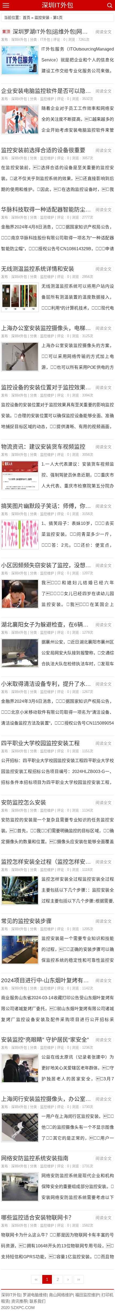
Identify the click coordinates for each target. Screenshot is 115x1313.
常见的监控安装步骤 (26, 921)
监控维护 (47, 99)
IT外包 (45, 39)
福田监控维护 (87, 1295)
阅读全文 (103, 32)
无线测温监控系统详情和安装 (37, 269)
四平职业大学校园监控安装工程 (40, 743)
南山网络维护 (61, 1295)
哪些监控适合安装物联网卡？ (37, 1217)
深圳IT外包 (57, 5)
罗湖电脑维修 (35, 1295)
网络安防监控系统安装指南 (34, 1158)
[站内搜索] (109, 5)
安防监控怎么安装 (23, 802)
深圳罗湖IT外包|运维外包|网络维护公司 (61, 31)
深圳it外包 (19, 39)
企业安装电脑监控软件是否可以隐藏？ (49, 91)
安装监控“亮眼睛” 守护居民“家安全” (45, 1039)
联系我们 (37, 1301)
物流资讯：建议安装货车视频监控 (43, 447)
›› (78, 1279)
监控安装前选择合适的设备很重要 (43, 150)
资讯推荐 (19, 1301)
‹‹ (36, 1279)
